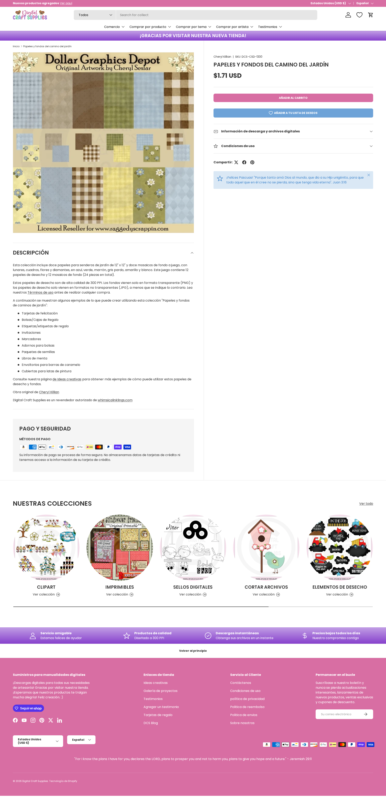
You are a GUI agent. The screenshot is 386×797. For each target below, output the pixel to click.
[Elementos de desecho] (339, 548)
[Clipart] (46, 548)
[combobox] (195, 15)
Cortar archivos (266, 587)
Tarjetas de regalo (158, 715)
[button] (370, 14)
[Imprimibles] (119, 548)
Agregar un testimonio (161, 707)
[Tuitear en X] (236, 162)
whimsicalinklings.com (115, 400)
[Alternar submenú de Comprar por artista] (251, 26)
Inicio (16, 46)
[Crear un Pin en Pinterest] (252, 162)
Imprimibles (119, 587)
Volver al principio (193, 651)
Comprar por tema (191, 27)
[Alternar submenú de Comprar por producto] (169, 26)
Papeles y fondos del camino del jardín (47, 46)
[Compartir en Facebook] (244, 162)
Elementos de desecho (339, 587)
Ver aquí (66, 3)
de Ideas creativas (66, 379)
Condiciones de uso (245, 691)
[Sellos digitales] (193, 548)
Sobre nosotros (242, 723)
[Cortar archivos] (266, 548)
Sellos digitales (193, 587)
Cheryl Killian (222, 57)
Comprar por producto (147, 27)
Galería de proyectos (161, 691)
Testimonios (267, 27)
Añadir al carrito (293, 98)
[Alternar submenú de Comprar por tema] (209, 26)
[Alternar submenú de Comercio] (123, 26)
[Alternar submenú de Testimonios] (280, 26)
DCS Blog (151, 723)
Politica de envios (243, 715)
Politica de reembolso (247, 707)
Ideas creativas (156, 682)
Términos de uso (40, 292)
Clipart (46, 587)
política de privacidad (247, 699)
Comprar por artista (232, 27)
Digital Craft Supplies (35, 781)
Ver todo (366, 503)
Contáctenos (240, 682)
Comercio (112, 27)
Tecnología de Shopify (63, 781)
